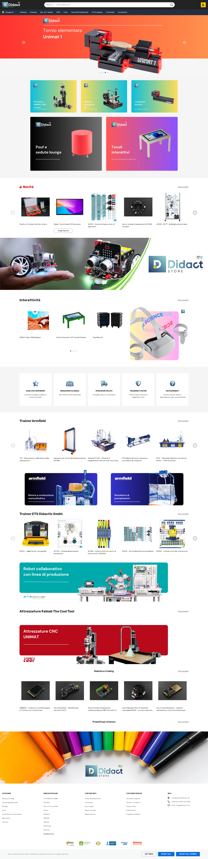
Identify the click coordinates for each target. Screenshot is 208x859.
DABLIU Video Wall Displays (30, 337)
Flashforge (47, 826)
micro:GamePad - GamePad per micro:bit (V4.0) (66, 709)
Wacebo (47, 822)
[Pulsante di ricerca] (172, 4)
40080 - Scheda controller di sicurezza (171, 551)
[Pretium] (61, 487)
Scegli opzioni (63, 231)
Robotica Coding (8, 799)
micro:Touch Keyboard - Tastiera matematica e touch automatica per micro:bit (170, 709)
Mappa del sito (90, 814)
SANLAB (46, 818)
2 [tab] (73, 351)
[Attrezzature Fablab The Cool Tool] (104, 644)
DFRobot (47, 814)
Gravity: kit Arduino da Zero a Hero (33, 224)
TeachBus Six (98, 337)
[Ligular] (147, 487)
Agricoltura (6, 818)
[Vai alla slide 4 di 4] (107, 72)
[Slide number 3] (104, 45)
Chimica (5, 822)
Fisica (4, 810)
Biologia (5, 806)
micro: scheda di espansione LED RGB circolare (137, 225)
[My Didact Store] (104, 757)
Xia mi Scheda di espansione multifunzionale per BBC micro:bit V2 (102, 709)
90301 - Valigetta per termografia (33, 551)
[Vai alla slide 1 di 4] (100, 72)
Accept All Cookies (188, 854)
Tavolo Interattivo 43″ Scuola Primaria (71, 337)
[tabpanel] (36, 323)
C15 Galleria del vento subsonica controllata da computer (134, 459)
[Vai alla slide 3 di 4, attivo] (105, 72)
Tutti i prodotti (183, 187)
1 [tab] (70, 351)
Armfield (47, 802)
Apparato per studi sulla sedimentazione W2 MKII (70, 459)
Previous (24, 42)
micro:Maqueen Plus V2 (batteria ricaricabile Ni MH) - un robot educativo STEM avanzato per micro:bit (137, 709)
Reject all (166, 854)
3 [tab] (75, 351)
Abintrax (47, 830)
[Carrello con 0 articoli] (202, 5)
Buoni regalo (89, 806)
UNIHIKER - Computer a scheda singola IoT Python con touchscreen (35, 709)
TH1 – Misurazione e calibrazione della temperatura (34, 459)
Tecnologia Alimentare (10, 802)
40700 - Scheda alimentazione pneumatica (66, 552)
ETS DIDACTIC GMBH (51, 799)
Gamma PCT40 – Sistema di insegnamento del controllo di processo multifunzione (103, 459)
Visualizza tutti (49, 834)
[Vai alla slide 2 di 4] (102, 72)
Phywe (46, 810)
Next (184, 42)
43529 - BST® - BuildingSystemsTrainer (171, 224)
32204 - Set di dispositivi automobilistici (138, 551)
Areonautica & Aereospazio (12, 814)
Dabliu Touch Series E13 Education (67, 224)
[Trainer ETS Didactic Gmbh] (104, 582)
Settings (149, 854)
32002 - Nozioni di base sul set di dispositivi (101, 225)
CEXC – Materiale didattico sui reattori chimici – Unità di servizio (171, 459)
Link (53, 96)
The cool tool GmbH (51, 806)
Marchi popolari (90, 810)
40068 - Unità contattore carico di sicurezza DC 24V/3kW (102, 552)
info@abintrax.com (183, 805)
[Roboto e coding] (104, 264)
